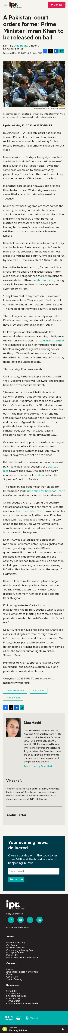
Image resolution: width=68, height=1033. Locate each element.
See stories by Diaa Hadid (39, 766)
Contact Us (12, 976)
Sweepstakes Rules (16, 995)
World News (13, 697)
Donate (57, 4)
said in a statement (52, 340)
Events (9, 969)
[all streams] (64, 1029)
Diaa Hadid (20, 45)
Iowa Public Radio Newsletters (22, 971)
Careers (10, 974)
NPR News (38, 690)
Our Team (11, 945)
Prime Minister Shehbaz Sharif (45, 491)
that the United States (30, 511)
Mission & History (15, 942)
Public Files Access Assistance (22, 957)
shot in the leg (46, 280)
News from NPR (15, 690)
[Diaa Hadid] (13, 727)
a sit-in (39, 475)
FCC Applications (15, 952)
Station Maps (13, 993)
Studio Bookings (14, 979)
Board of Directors (16, 947)
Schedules (11, 990)
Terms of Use (13, 1000)
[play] (5, 1029)
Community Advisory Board (20, 950)
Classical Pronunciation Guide (22, 1003)
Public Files (12, 954)
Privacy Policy (13, 998)
